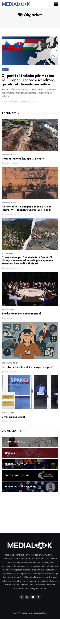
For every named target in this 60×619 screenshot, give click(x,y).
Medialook (11, 102)
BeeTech (42, 613)
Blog (5, 69)
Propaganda (8, 310)
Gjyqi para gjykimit (13, 417)
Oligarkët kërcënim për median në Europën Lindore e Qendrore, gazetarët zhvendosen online (28, 80)
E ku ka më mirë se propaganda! (21, 314)
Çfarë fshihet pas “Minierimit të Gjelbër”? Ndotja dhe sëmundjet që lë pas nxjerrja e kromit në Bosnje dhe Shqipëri (27, 260)
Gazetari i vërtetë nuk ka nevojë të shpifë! (27, 367)
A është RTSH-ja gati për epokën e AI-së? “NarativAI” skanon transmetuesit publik (26, 208)
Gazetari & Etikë (10, 363)
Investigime (7, 253)
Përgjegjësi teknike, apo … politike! (23, 159)
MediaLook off (9, 155)
